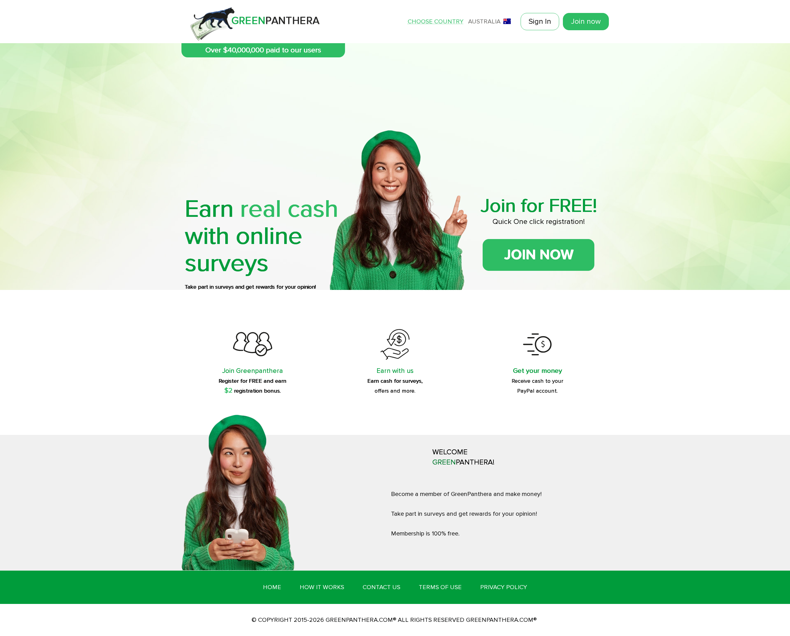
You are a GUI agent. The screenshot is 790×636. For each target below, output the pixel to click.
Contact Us (381, 587)
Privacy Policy (503, 587)
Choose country (436, 22)
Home (272, 587)
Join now (586, 21)
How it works (322, 587)
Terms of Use (440, 587)
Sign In (540, 21)
